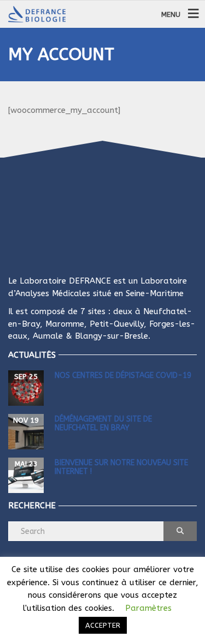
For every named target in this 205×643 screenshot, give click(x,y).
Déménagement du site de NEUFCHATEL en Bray (103, 423)
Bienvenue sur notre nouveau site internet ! (121, 467)
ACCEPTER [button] (102, 625)
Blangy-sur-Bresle (111, 336)
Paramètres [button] (148, 608)
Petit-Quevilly (117, 324)
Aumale (48, 336)
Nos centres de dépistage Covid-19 (123, 375)
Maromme (64, 324)
